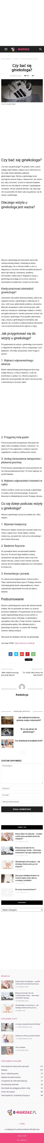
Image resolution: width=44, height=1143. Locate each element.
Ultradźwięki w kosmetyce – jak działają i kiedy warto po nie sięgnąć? (27, 864)
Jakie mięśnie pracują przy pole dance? (9, 673)
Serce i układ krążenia (9, 1073)
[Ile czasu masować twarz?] (7, 892)
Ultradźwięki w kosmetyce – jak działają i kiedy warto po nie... (27, 1006)
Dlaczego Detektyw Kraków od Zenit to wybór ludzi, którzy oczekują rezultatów (27, 878)
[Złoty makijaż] (7, 1050)
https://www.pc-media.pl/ (24, 643)
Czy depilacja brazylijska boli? (29, 740)
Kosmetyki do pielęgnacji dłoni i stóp (15, 1088)
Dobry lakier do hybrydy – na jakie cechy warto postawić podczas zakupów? (28, 836)
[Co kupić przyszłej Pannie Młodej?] (7, 1027)
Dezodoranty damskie (10, 1084)
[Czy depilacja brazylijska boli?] (7, 743)
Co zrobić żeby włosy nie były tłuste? (33, 673)
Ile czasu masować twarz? (25, 889)
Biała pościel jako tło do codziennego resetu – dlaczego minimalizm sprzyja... (27, 995)
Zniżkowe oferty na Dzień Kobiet (27, 1035)
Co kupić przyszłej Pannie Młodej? (27, 1024)
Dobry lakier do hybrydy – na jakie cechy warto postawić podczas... (27, 982)
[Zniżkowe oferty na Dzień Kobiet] (7, 1039)
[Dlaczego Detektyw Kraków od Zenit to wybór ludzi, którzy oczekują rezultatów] (7, 878)
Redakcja (22, 694)
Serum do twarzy (8, 1092)
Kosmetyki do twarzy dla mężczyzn (15, 1066)
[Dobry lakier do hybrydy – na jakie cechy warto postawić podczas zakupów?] (7, 837)
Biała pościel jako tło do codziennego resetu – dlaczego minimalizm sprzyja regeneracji (28, 850)
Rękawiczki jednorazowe (11, 1077)
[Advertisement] (22, 23)
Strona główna (6, 59)
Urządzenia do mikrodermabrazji (14, 1081)
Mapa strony (22, 1136)
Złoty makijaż (20, 1047)
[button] (40, 49)
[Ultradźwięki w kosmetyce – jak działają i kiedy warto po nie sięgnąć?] (7, 864)
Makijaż (4, 1070)
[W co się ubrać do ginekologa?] (7, 732)
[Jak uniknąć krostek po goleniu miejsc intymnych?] (7, 720)
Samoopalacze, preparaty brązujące (15, 1095)
